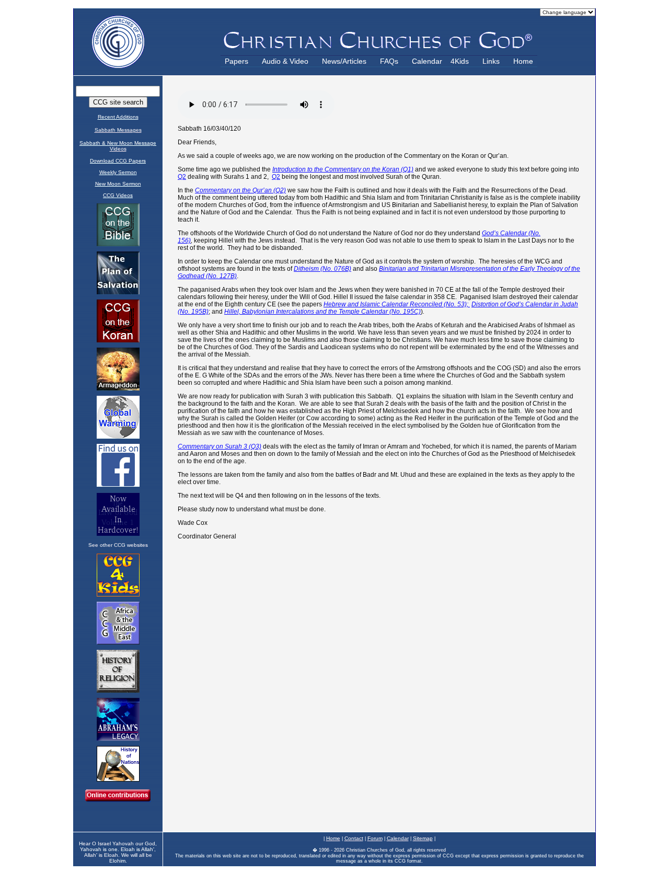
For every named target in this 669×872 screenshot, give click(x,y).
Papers (236, 61)
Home (523, 61)
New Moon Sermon (118, 184)
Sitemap (423, 838)
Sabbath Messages (118, 130)
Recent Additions (118, 117)
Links (491, 61)
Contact (353, 838)
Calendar (427, 61)
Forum (375, 838)
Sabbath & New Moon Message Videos (117, 146)
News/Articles (344, 61)
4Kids (460, 61)
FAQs (389, 61)
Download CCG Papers (118, 161)
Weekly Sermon (118, 172)
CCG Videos (118, 195)
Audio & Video (285, 61)
